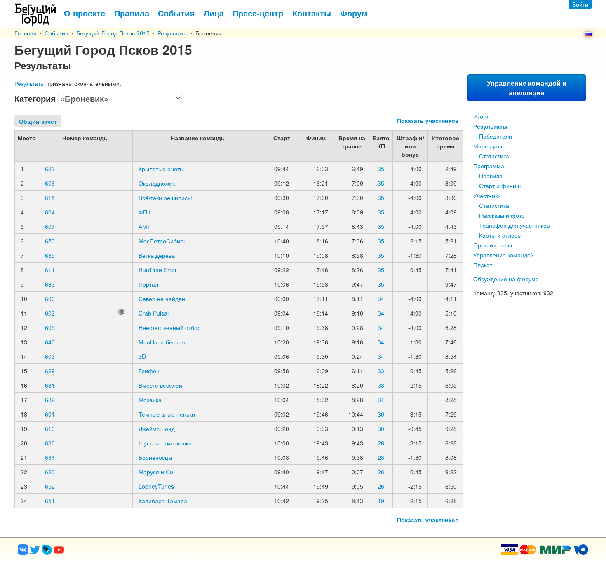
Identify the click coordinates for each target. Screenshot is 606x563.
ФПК (144, 212)
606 (50, 183)
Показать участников (428, 120)
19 (381, 501)
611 (50, 270)
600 (50, 298)
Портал (148, 284)
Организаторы (492, 245)
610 (50, 428)
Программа (488, 166)
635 (50, 255)
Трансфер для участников (514, 225)
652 (50, 486)
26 (381, 486)
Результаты (172, 33)
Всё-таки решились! (165, 197)
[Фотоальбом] (121, 313)
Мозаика (150, 400)
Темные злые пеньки (167, 414)
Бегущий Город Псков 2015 (113, 33)
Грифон (149, 371)
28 (381, 443)
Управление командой (503, 255)
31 (381, 400)
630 (50, 443)
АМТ (145, 226)
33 (381, 371)
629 (50, 371)
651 (50, 501)
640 (50, 342)
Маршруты (487, 146)
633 (50, 284)
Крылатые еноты (161, 169)
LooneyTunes (156, 486)
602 (50, 313)
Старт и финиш (500, 185)
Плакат (482, 265)
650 (50, 241)
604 (50, 212)
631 (50, 385)
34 (381, 298)
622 (50, 169)
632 (50, 400)
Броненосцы (155, 457)
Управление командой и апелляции (526, 87)
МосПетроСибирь (162, 241)
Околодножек (157, 183)
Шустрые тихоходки (165, 443)
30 (381, 414)
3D (142, 356)
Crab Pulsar (154, 313)
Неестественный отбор (170, 327)
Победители (495, 136)
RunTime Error (158, 270)
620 (50, 472)
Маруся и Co (156, 472)
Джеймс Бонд (157, 428)
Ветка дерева (157, 255)
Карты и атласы (500, 235)
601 (50, 414)
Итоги (481, 116)
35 (381, 169)
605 (50, 327)
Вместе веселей (160, 385)
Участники (487, 195)
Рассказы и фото (502, 215)
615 (50, 197)
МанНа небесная (162, 342)
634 (50, 457)
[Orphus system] (92, 552)
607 (50, 226)
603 (50, 356)
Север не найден (162, 298)
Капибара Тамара (163, 501)
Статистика (494, 156)
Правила (491, 176)
